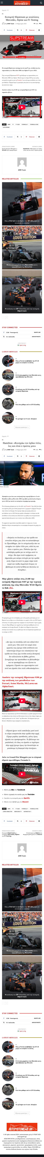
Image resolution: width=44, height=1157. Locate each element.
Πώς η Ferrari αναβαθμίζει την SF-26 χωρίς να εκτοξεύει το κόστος (22, 222)
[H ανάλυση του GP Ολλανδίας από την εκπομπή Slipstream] (22, 291)
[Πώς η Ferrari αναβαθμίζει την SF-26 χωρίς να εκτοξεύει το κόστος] (22, 203)
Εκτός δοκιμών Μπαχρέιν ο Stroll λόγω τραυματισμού (9, 149)
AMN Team (10, 23)
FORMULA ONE (34, 124)
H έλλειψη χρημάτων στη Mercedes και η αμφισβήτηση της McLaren (22, 266)
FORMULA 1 (25, 124)
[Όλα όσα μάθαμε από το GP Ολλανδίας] (8, 404)
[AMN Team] (3, 23)
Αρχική (4, 10)
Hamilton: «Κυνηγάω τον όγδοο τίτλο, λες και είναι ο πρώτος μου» (32, 149)
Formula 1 (20, 80)
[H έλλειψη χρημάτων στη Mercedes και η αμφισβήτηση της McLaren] (22, 247)
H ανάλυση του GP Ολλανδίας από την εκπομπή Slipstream (22, 310)
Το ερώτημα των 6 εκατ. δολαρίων (26, 419)
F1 (8, 10)
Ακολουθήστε (36, 336)
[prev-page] (3, 317)
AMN (9, 124)
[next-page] (6, 317)
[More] (39, 30)
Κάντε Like (37, 332)
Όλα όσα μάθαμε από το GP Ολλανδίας (28, 404)
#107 (17, 75)
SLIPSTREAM (6, 127)
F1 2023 (18, 124)
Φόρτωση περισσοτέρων (21, 427)
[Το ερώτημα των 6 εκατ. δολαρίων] (8, 418)
